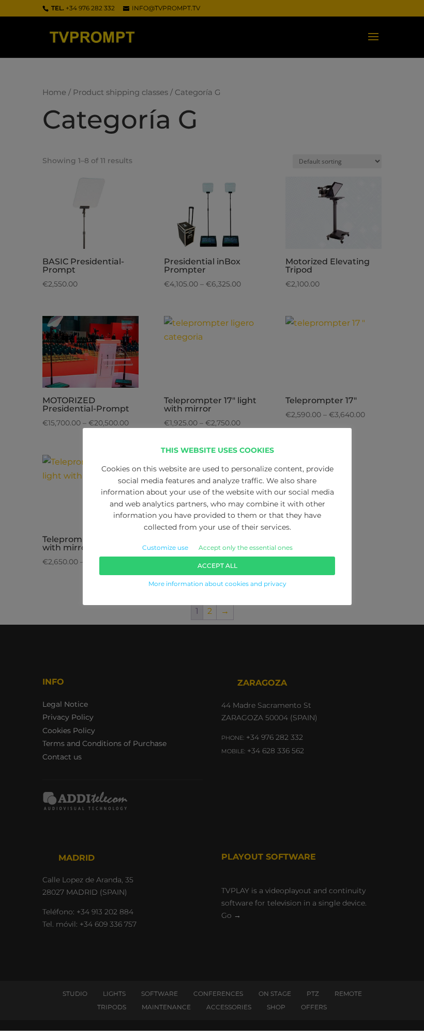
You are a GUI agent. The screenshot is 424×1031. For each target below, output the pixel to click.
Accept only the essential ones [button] (246, 547)
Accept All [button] (217, 565)
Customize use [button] (165, 547)
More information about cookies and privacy (217, 584)
